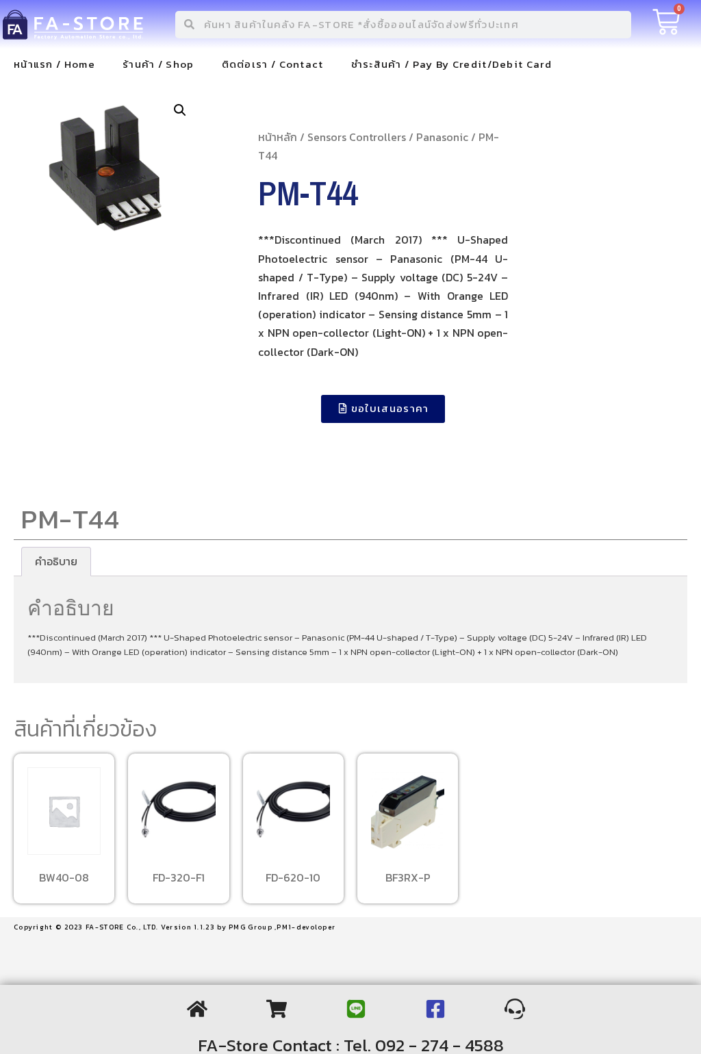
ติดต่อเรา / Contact (273, 64)
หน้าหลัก (277, 137)
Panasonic (442, 137)
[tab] (56, 562)
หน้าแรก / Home (54, 64)
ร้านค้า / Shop (158, 64)
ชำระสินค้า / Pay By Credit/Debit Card (451, 64)
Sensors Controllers (356, 137)
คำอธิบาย (56, 561)
